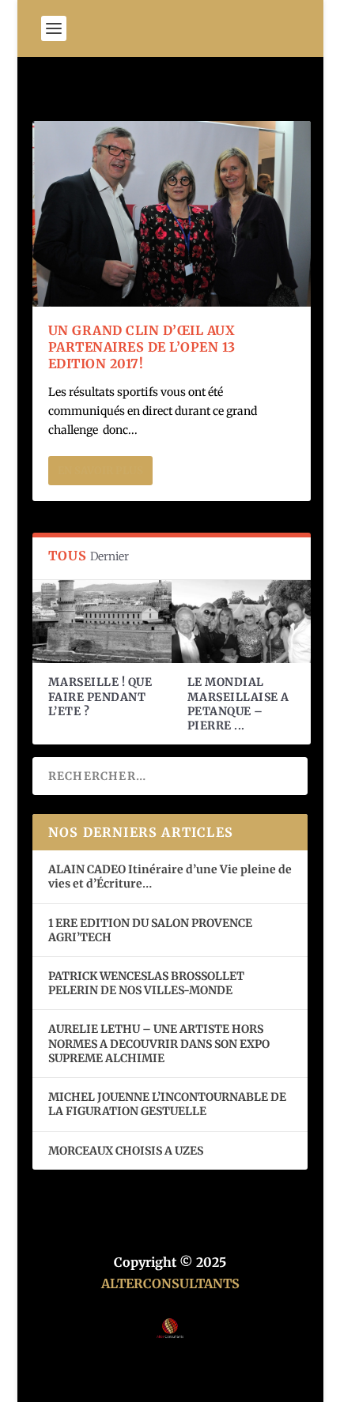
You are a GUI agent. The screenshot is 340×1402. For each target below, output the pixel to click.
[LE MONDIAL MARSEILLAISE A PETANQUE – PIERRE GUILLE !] (241, 622)
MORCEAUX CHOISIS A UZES (125, 1151)
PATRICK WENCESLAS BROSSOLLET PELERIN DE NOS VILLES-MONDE (146, 983)
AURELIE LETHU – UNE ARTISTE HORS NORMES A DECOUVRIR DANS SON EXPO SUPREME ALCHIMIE (159, 1043)
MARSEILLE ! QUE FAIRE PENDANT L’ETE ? (100, 696)
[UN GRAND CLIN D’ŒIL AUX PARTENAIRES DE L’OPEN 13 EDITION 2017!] (171, 214)
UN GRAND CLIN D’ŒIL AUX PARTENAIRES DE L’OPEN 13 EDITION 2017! (142, 346)
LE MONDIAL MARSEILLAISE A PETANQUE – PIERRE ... (238, 704)
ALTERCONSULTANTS (170, 1283)
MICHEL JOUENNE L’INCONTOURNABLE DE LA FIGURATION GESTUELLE (167, 1104)
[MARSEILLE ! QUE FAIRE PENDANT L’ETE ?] (102, 622)
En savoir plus (100, 470)
